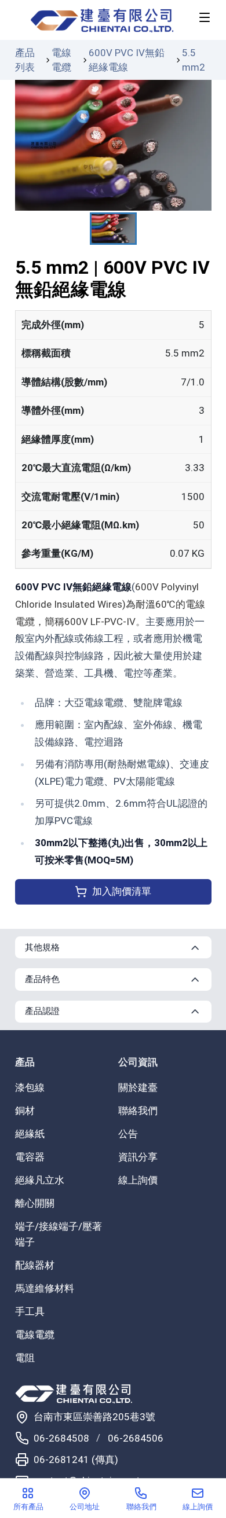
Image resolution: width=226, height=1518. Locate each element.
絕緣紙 (30, 1134)
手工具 (30, 1311)
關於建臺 (138, 1087)
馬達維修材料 (44, 1288)
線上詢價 (138, 1180)
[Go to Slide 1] (113, 228)
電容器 (30, 1157)
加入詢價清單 (121, 891)
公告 (128, 1134)
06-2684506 (135, 1438)
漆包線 (30, 1087)
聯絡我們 (138, 1110)
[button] (113, 145)
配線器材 (34, 1265)
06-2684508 (61, 1438)
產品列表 (25, 60)
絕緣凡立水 (39, 1180)
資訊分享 (138, 1157)
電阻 (25, 1357)
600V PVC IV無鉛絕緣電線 (127, 60)
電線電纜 (61, 60)
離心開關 (34, 1203)
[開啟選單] (205, 17)
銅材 (25, 1110)
